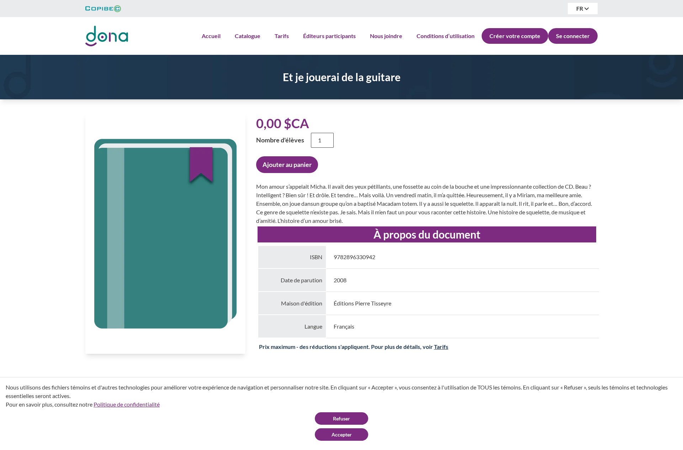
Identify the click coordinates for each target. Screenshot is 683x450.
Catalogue (247, 35)
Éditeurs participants (329, 35)
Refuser (341, 418)
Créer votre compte (514, 35)
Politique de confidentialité (127, 404)
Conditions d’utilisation (446, 35)
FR (580, 8)
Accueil (211, 35)
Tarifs (282, 35)
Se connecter (573, 35)
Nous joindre (386, 35)
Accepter (342, 434)
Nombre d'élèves (280, 140)
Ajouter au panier (287, 164)
